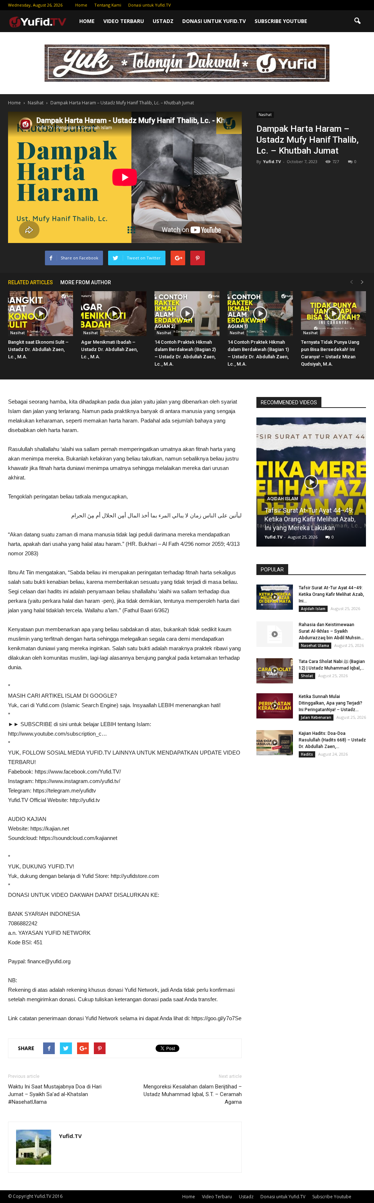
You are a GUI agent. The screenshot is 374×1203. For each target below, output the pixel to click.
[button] (357, 21)
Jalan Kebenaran (316, 717)
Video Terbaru (123, 21)
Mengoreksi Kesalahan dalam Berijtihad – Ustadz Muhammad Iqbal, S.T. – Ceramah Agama (193, 1094)
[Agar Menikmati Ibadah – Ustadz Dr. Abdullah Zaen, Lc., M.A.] (113, 313)
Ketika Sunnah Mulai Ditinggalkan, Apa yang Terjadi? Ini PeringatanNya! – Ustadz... (330, 703)
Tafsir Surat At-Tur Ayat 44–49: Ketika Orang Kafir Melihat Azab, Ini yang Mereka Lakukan (309, 519)
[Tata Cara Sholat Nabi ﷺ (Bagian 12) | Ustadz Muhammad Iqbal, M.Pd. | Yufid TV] (274, 670)
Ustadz (163, 21)
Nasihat (265, 114)
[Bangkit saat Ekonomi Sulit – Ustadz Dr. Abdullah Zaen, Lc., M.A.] (40, 313)
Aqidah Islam (282, 498)
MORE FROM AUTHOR (85, 282)
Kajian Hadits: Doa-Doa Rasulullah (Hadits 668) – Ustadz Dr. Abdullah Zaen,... (332, 740)
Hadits (307, 754)
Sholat (307, 675)
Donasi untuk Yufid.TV (149, 5)
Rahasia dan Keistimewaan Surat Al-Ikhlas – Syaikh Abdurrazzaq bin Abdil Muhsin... (331, 631)
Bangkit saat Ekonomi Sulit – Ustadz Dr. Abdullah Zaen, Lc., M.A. (38, 349)
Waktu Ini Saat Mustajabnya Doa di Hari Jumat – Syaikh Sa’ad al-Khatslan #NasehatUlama (55, 1094)
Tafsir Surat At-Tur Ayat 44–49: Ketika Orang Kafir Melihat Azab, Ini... (331, 594)
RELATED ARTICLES (30, 282)
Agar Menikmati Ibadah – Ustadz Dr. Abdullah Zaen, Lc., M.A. (109, 349)
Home (81, 5)
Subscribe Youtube (281, 21)
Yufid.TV (272, 161)
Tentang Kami (107, 5)
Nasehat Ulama (315, 645)
